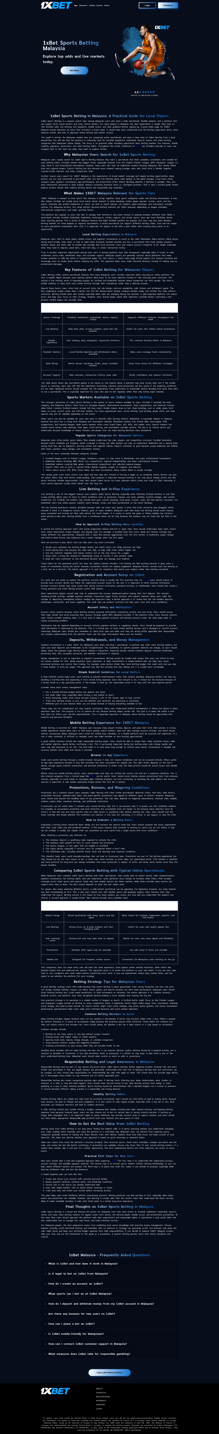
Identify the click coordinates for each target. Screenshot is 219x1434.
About (99, 1389)
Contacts (101, 1393)
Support (100, 1405)
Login (99, 1409)
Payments (101, 1401)
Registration (103, 1397)
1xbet (138, 146)
